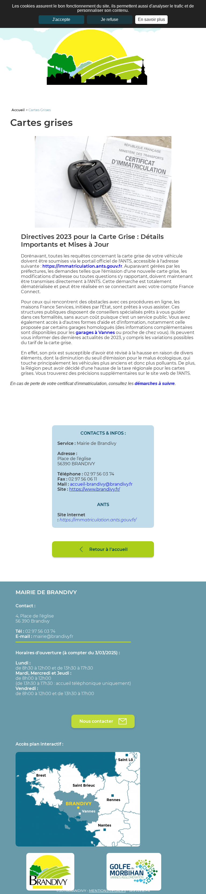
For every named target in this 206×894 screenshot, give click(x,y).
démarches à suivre (155, 383)
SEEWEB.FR (139, 890)
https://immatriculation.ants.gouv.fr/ (98, 519)
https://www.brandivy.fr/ (94, 489)
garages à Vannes (95, 332)
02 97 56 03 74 (40, 631)
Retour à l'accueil (108, 549)
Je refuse (109, 19)
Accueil (19, 110)
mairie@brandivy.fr (53, 636)
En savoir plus (151, 19)
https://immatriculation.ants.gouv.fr (82, 266)
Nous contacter (96, 721)
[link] (82, 266)
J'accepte (61, 19)
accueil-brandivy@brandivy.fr (101, 484)
